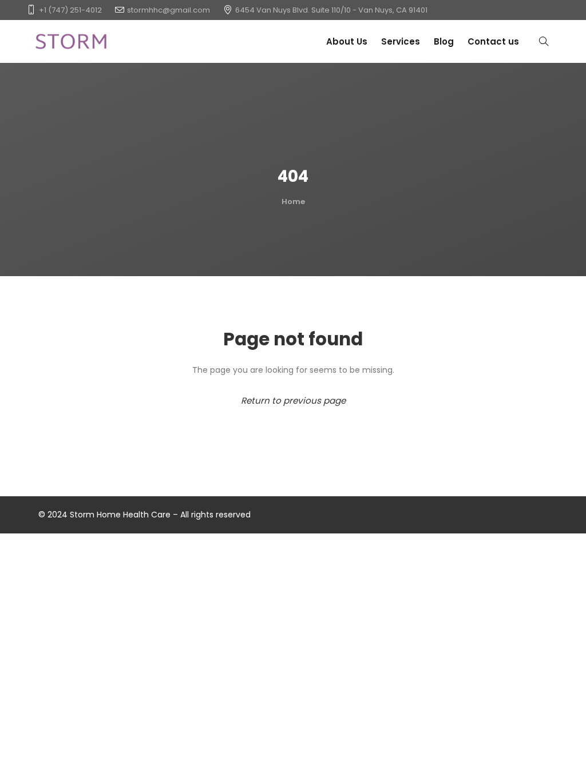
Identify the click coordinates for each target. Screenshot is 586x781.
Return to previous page (293, 401)
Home (293, 201)
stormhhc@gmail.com (168, 10)
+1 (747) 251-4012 (70, 10)
